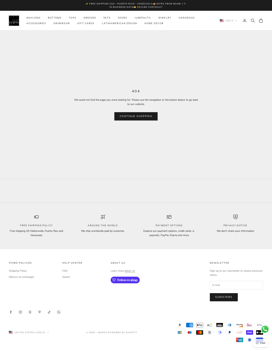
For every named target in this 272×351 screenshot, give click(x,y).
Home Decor (154, 23)
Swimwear (61, 23)
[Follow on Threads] (30, 312)
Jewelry (164, 17)
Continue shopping (136, 116)
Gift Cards (86, 23)
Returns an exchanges (21, 277)
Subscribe (223, 297)
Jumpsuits (142, 17)
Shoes (122, 17)
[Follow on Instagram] (20, 312)
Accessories (36, 23)
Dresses (90, 17)
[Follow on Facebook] (11, 312)
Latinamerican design (119, 23)
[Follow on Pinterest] (39, 312)
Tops (72, 17)
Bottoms (54, 17)
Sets (107, 17)
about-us (130, 271)
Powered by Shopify (122, 332)
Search (66, 277)
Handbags (187, 17)
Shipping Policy (18, 271)
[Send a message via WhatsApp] (265, 329)
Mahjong (33, 17)
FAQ (65, 271)
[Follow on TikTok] (49, 312)
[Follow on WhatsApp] (59, 312)
